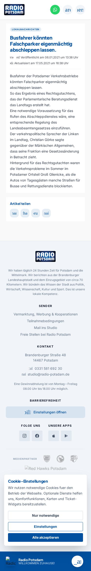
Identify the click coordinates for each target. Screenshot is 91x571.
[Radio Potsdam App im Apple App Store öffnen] (53, 436)
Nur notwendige (45, 515)
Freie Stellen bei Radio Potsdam (45, 334)
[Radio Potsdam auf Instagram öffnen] (24, 436)
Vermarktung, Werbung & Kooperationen (46, 314)
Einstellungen (45, 526)
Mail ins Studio (45, 328)
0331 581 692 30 (45, 368)
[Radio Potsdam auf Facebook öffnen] (37, 436)
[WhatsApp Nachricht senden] (55, 9)
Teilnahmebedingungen (45, 321)
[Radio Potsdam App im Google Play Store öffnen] (66, 436)
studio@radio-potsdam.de (45, 374)
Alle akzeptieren (45, 537)
